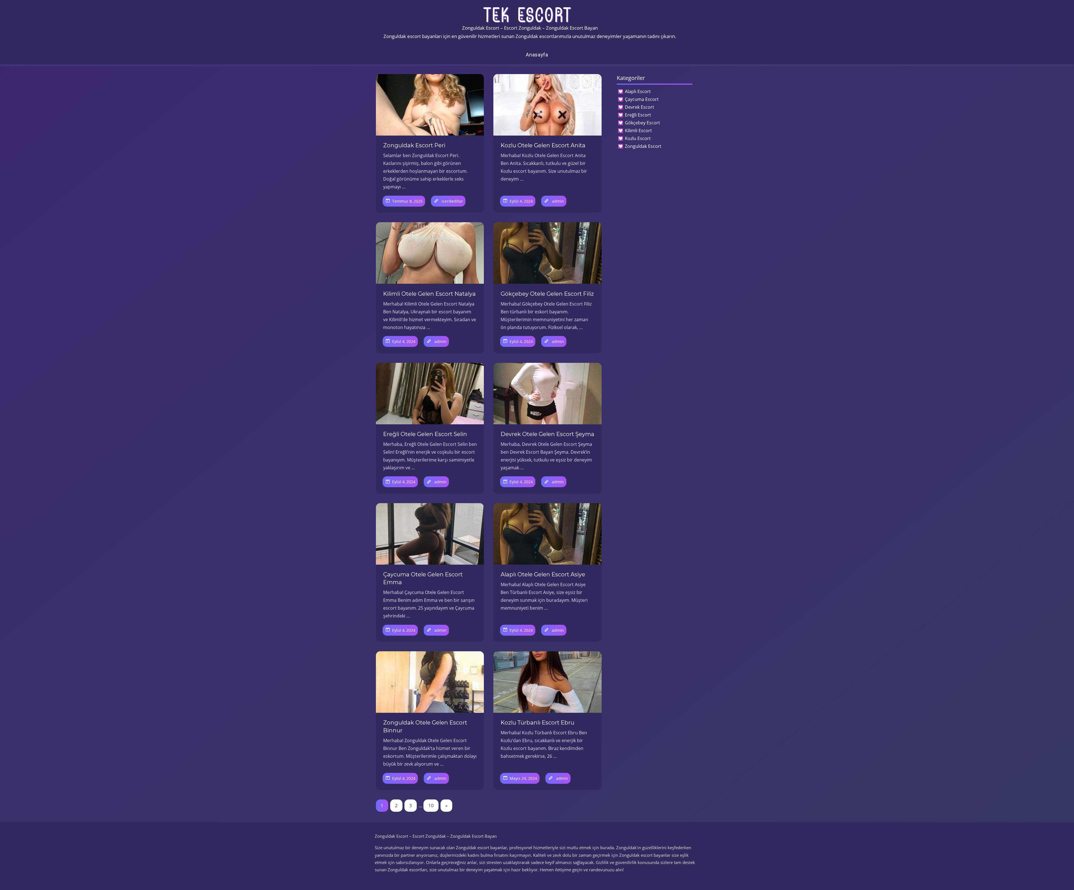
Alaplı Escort (638, 91)
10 (431, 805)
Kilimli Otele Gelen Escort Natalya (429, 293)
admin (558, 201)
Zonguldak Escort (643, 146)
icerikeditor (452, 201)
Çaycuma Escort (642, 99)
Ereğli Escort (638, 115)
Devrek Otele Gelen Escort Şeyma (547, 434)
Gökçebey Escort (642, 123)
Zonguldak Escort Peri (414, 145)
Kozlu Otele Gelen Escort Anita (543, 145)
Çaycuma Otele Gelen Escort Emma (423, 578)
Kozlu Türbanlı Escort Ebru (537, 722)
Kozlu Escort (638, 138)
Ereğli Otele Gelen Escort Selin (425, 434)
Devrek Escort (639, 107)
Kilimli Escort (638, 130)
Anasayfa (537, 55)
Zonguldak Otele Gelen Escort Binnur (425, 726)
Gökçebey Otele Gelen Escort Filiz (547, 293)
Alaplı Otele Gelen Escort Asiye (543, 574)
